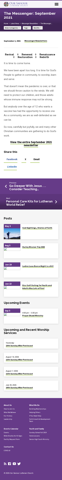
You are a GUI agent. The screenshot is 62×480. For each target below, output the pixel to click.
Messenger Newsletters (30, 23)
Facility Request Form (12, 439)
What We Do (34, 405)
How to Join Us (9, 409)
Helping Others (34, 412)
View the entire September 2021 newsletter (31, 143)
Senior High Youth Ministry (39, 439)
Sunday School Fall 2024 (38, 432)
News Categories (11, 28)
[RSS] (5, 464)
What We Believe (10, 412)
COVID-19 (7, 450)
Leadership (8, 419)
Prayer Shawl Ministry (32, 315)
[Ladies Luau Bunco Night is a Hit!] (12, 272)
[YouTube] (14, 464)
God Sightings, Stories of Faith (37, 228)
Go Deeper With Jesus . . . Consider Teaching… (27, 187)
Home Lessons (34, 436)
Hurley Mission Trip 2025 (33, 247)
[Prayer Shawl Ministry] (12, 318)
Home (6, 23)
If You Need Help (35, 416)
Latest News (15, 23)
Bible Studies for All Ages (13, 436)
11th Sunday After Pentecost (19, 373)
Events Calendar (11, 429)
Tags (26, 28)
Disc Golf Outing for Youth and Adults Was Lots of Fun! (37, 286)
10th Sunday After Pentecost (19, 387)
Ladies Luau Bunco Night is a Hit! (38, 266)
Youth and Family (36, 429)
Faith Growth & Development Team (39, 420)
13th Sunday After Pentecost (19, 345)
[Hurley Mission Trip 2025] (12, 253)
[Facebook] (9, 464)
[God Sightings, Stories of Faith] (12, 233)
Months (37, 28)
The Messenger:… (46, 23)
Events (6, 432)
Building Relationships (37, 409)
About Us (8, 405)
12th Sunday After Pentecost (19, 359)
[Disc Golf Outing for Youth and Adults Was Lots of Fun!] (12, 291)
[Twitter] (19, 464)
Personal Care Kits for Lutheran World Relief (29, 203)
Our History (8, 416)
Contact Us (9, 447)
